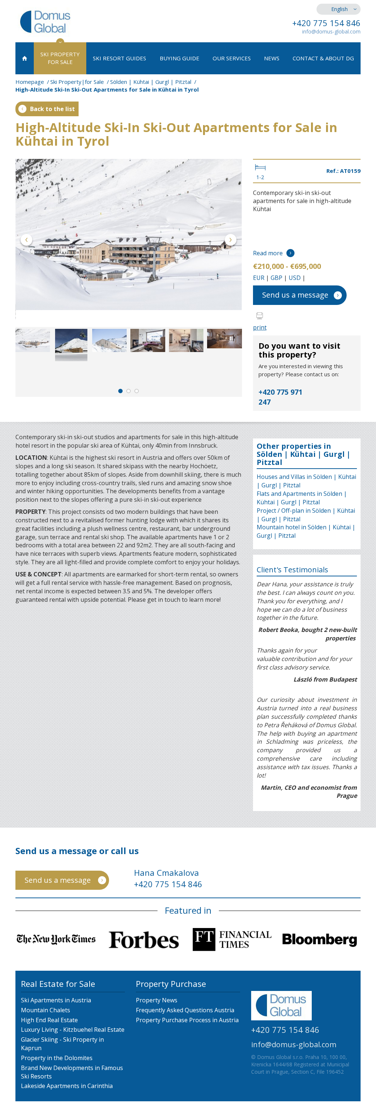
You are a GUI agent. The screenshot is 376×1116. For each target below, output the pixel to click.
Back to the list (52, 109)
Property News (156, 1000)
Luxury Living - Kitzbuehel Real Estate (72, 1030)
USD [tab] (295, 278)
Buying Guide (179, 58)
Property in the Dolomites (57, 1058)
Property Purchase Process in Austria (187, 1020)
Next (230, 241)
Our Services (232, 58)
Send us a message (295, 295)
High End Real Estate (49, 1020)
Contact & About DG (323, 58)
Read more (268, 253)
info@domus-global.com (331, 31)
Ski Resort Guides (119, 58)
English (339, 9)
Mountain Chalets (45, 1010)
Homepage (29, 81)
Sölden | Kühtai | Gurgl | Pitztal (150, 81)
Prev (26, 241)
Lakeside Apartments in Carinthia (67, 1086)
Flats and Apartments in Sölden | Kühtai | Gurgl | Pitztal (302, 498)
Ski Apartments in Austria (56, 1000)
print (260, 327)
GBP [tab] (276, 278)
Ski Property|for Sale (77, 81)
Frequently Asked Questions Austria (185, 1010)
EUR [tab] (258, 278)
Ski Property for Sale (60, 57)
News (271, 58)
